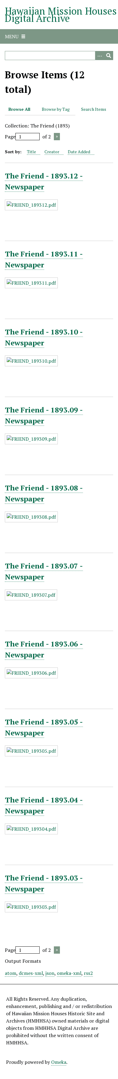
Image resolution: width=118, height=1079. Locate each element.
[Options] (99, 55)
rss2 (88, 973)
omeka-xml (69, 973)
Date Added (79, 151)
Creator (51, 151)
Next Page (57, 136)
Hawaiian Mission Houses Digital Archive (61, 15)
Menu (11, 36)
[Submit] (108, 55)
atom (10, 973)
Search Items (93, 109)
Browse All (19, 109)
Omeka (58, 1062)
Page (10, 136)
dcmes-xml (31, 973)
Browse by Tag (56, 109)
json (49, 973)
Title (31, 151)
